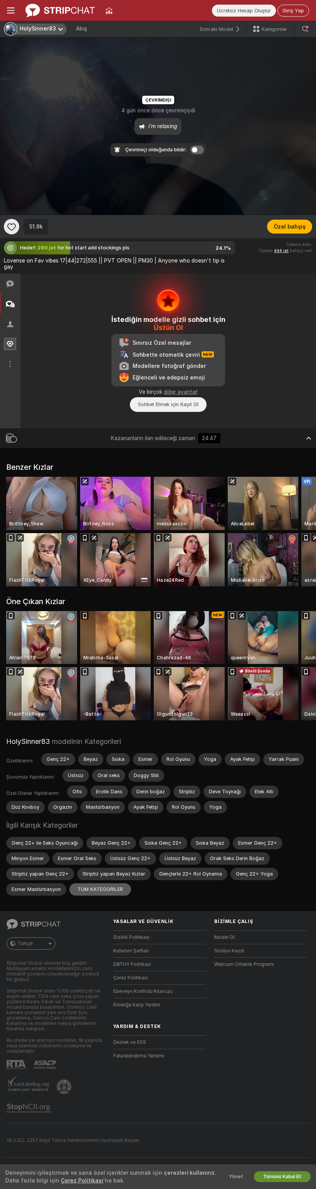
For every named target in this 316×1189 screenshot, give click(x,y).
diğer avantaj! (181, 392)
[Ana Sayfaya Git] (60, 10)
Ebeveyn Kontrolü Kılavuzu (143, 991)
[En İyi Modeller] (109, 10)
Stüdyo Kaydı (229, 951)
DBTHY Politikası (132, 964)
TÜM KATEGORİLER (100, 889)
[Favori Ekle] (11, 226)
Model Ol (224, 937)
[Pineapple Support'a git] (65, 1086)
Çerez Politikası (130, 978)
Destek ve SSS (129, 1042)
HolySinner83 (28, 741)
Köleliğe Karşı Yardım (136, 1005)
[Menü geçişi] (11, 10)
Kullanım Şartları (131, 951)
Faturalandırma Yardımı (138, 1056)
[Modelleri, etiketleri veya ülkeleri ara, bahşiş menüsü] (305, 29)
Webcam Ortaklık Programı (244, 964)
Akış (81, 28)
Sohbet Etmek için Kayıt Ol (168, 404)
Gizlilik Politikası (131, 937)
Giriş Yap (293, 11)
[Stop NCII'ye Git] (29, 1108)
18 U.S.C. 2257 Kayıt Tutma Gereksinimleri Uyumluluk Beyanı (73, 1140)
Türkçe (25, 943)
